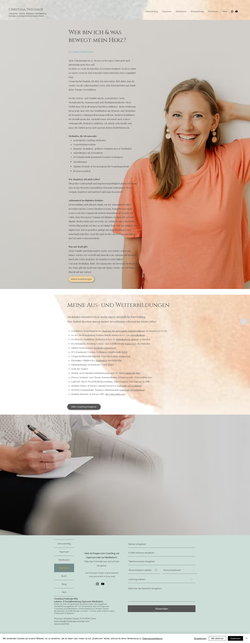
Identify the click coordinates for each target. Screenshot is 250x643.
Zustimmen (235, 638)
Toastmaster (101, 360)
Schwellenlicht (137, 335)
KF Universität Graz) (116, 394)
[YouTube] (236, 11)
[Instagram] (232, 11)
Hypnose (64, 551)
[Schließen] (246, 638)
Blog (64, 584)
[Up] (243, 321)
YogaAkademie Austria (127, 339)
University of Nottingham (132, 389)
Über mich (64, 568)
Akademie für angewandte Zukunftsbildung (123, 330)
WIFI (124, 352)
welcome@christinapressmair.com (71, 621)
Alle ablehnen (217, 638)
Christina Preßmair (26, 9)
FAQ (64, 592)
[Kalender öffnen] (156, 570)
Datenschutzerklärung (153, 638)
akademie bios (133, 373)
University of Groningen (129, 385)
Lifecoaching (64, 543)
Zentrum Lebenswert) (105, 347)
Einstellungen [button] (200, 638)
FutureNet (130, 343)
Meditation (64, 559)
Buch (64, 576)
